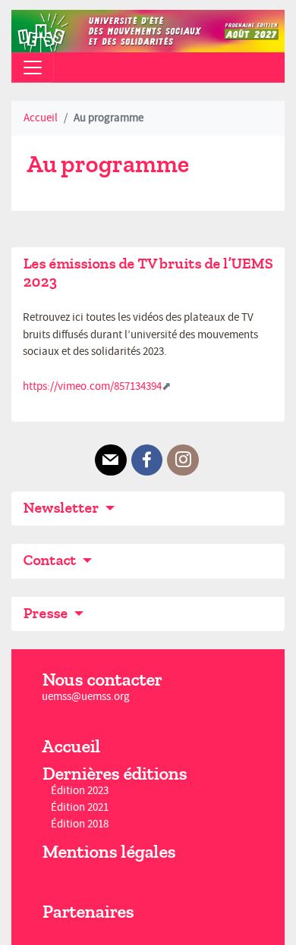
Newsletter (62, 507)
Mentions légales (108, 851)
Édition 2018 (80, 825)
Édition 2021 (80, 807)
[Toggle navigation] (32, 67)
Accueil (41, 118)
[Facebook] (147, 460)
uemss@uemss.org (86, 696)
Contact (51, 560)
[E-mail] (111, 460)
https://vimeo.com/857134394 (92, 386)
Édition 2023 (80, 790)
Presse (47, 613)
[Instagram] (183, 460)
